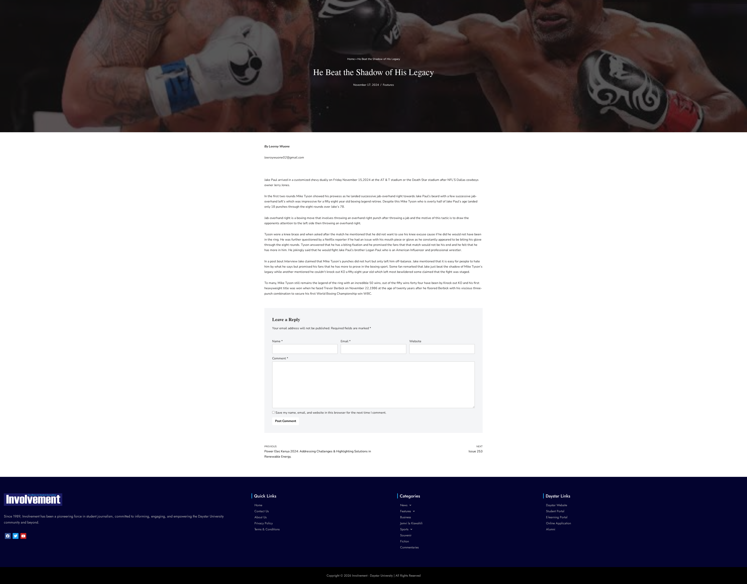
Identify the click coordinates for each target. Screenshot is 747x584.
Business (405, 517)
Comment (280, 358)
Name (277, 341)
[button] (463, 505)
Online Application (558, 523)
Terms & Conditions (267, 529)
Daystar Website (556, 505)
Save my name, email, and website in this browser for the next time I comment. (330, 413)
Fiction (404, 541)
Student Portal (555, 511)
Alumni (550, 529)
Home (351, 59)
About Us (260, 517)
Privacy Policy (263, 523)
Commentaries (409, 547)
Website (415, 341)
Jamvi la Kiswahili (411, 523)
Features (388, 85)
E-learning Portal (556, 517)
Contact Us (261, 511)
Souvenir (405, 535)
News (403, 505)
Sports (404, 529)
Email (346, 341)
